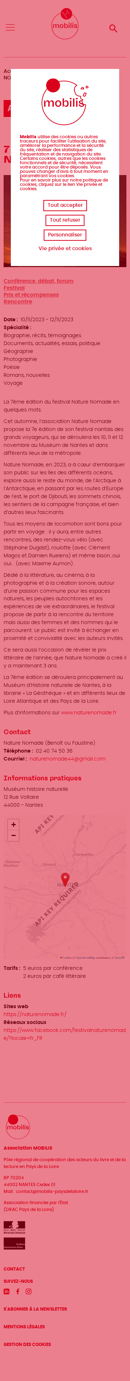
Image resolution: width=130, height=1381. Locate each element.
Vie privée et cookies (65, 248)
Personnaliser (65, 235)
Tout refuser (65, 220)
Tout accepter (65, 205)
